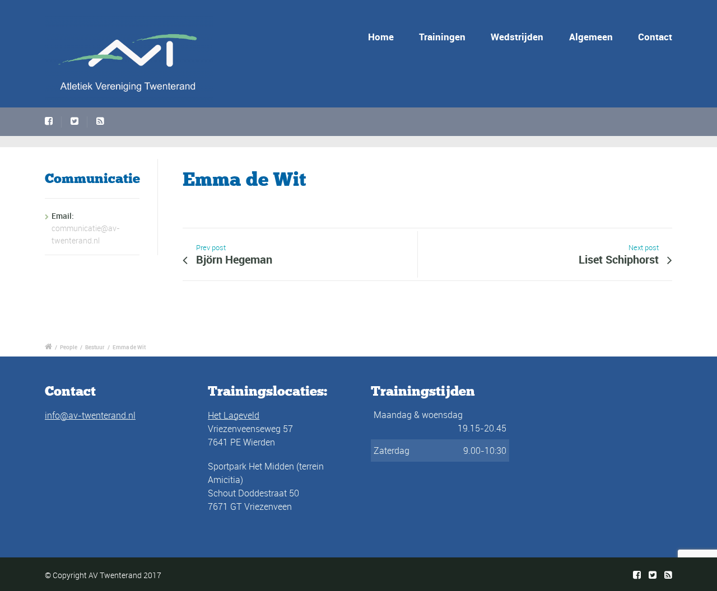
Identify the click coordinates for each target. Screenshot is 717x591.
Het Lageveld (233, 415)
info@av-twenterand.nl (90, 415)
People (68, 347)
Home (381, 36)
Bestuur (95, 347)
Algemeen (591, 36)
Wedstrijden (517, 36)
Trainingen (442, 36)
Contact (655, 36)
